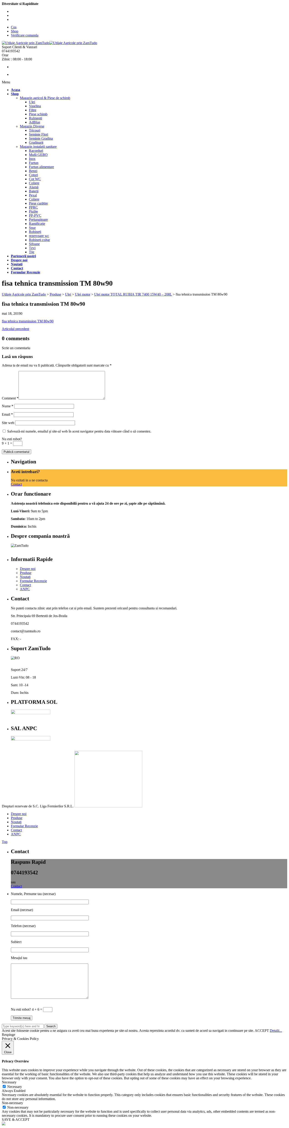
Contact (16, 484)
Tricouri (34, 130)
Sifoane (34, 244)
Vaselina (35, 106)
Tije (31, 252)
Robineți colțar (39, 240)
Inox (32, 159)
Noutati (25, 577)
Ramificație (37, 224)
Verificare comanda (24, 35)
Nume (7, 406)
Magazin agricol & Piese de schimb (45, 98)
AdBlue (34, 122)
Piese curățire (38, 203)
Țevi (32, 248)
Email (7, 414)
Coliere (34, 183)
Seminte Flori (38, 134)
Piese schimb (38, 114)
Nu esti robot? (12, 439)
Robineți (35, 232)
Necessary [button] (9, 1082)
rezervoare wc (39, 236)
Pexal (33, 195)
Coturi (33, 175)
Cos (13, 27)
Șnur (32, 228)
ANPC (25, 589)
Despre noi (27, 569)
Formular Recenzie (33, 581)
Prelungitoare (38, 219)
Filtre (32, 110)
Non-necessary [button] (12, 1103)
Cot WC (35, 179)
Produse (25, 573)
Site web (8, 423)
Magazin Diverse (32, 126)
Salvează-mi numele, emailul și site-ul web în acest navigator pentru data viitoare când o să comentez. (79, 431)
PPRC (33, 207)
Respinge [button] (8, 1035)
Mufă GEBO (38, 155)
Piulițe (33, 211)
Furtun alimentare (41, 167)
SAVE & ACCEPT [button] (16, 1119)
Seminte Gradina (41, 138)
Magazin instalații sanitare (38, 146)
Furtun (33, 163)
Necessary (14, 1087)
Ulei (32, 102)
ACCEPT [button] (262, 1030)
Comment (10, 398)
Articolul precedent (15, 329)
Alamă (33, 187)
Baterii (33, 191)
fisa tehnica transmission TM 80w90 (28, 321)
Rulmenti (35, 118)
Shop (14, 31)
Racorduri (36, 151)
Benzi (33, 171)
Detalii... (276, 1030)
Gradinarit (36, 142)
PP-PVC (35, 215)
